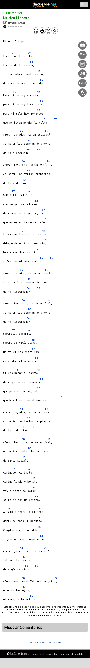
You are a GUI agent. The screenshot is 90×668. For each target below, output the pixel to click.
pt (72, 653)
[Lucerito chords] (54, 642)
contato (79, 653)
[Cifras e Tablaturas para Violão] (45, 6)
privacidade (52, 653)
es (62, 653)
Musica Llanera (16, 17)
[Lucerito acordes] (36, 642)
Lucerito (12, 12)
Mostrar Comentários (23, 627)
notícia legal (37, 653)
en (67, 653)
